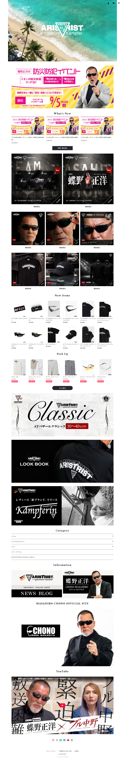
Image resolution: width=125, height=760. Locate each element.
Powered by (60, 757)
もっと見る (62, 388)
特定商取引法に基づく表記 (65, 751)
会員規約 (76, 751)
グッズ (13, 547)
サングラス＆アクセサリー (18, 541)
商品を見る (37, 206)
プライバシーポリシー (51, 751)
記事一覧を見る (62, 148)
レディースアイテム (16, 552)
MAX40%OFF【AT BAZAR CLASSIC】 (22, 557)
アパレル (13, 536)
